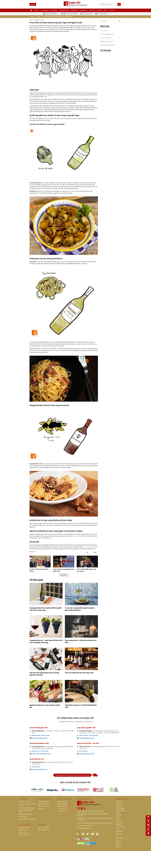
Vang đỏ (118, 829)
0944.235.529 (83, 735)
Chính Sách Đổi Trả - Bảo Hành (27, 808)
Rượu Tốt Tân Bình (62, 806)
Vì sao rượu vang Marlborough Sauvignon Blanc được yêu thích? (80, 609)
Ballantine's (119, 842)
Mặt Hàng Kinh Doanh (44, 829)
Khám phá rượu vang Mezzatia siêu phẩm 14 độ (63, 570)
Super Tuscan (76, 536)
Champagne (83, 10)
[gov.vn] (91, 843)
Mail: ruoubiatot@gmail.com (84, 828)
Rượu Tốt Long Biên (63, 803)
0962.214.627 (46, 735)
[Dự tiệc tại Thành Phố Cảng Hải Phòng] (40, 561)
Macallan (118, 845)
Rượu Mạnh (44, 10)
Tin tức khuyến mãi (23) (106, 34)
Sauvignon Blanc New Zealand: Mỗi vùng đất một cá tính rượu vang (45, 609)
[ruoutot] (75, 4)
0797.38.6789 (83, 751)
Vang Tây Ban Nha (120, 810)
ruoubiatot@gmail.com (39, 738)
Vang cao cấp (119, 803)
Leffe (117, 835)
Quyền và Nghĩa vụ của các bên (27, 819)
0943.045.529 (93, 735)
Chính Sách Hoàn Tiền (24, 801)
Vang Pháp (118, 815)
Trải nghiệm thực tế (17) (107, 41)
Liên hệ (33, 4)
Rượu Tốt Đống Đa (62, 801)
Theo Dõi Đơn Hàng (43, 801)
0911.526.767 (36, 751)
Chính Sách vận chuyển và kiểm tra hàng (27, 804)
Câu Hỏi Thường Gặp (43, 803)
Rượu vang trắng (120, 826)
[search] (119, 4)
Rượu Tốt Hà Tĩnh (62, 808)
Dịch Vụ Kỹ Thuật (42, 806)
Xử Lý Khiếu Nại (23, 816)
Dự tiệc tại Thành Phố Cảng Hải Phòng (38, 570)
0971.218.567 (45, 751)
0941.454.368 (36, 735)
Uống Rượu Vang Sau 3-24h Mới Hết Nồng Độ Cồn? (80, 706)
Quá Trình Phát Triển (43, 827)
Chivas (117, 840)
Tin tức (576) (103, 31)
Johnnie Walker (120, 838)
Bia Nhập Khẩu (64, 10)
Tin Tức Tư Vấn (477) (105, 38)
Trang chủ (32, 16)
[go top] (148, 847)
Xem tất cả (63, 575)
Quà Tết (36, 10)
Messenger (148, 834)
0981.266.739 (36, 767)
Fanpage (148, 826)
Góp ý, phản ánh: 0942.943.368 (85, 825)
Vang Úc (118, 813)
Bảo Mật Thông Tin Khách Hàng (25, 811)
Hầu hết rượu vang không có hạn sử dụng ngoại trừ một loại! (44, 674)
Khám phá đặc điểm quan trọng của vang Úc (86, 570)
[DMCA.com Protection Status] (81, 843)
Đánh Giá (40, 808)
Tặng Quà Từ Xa (23, 829)
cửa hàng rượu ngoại (89, 547)
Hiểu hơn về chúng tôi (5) (107, 45)
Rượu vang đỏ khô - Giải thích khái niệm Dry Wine (80, 641)
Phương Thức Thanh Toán (25, 814)
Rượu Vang (54, 10)
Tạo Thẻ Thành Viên (24, 834)
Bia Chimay (119, 833)
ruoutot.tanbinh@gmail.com (41, 754)
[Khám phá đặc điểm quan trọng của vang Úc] (87, 561)
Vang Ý (117, 817)
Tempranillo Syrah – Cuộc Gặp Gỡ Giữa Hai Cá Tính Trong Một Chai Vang (45, 641)
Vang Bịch (74, 10)
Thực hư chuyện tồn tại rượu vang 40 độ (79, 673)
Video (105, 10)
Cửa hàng (148, 822)
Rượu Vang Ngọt (120, 808)
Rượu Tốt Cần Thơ (62, 810)
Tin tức (112, 10)
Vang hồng (118, 824)
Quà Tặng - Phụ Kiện (95, 10)
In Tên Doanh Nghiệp (24, 827)
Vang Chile (118, 819)
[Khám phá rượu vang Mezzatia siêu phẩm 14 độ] (63, 561)
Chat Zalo (148, 830)
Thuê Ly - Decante (23, 832)
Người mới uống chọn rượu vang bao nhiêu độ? (44, 706)
